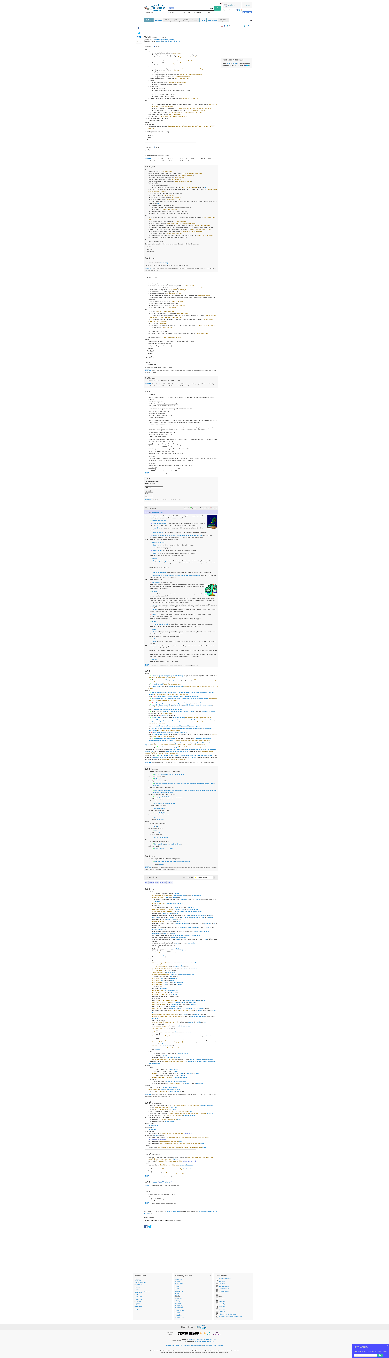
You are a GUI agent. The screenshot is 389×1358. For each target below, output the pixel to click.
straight (157, 698)
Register (231, 5)
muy (193, 895)
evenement (222, 1309)
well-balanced (197, 720)
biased (166, 732)
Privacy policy (179, 1345)
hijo (158, 1018)
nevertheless (159, 738)
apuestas (199, 1061)
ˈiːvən (153, 166)
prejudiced (160, 732)
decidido (192, 1059)
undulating (183, 703)
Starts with (187, 12)
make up (197, 575)
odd (205, 187)
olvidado (187, 963)
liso (172, 1107)
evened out (222, 1299)
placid (204, 720)
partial (171, 732)
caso (191, 1036)
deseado (193, 1004)
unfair (154, 732)
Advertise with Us (196, 1345)
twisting (160, 703)
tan (173, 974)
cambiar (198, 1022)
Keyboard (212, 8)
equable (167, 722)
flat (162, 698)
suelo (184, 895)
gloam (179, 535)
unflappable (163, 792)
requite (201, 749)
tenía (206, 1036)
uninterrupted (195, 692)
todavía (170, 882)
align (175, 743)
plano (177, 893)
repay (171, 749)
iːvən (154, 1103)
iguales (195, 909)
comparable (198, 705)
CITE (139, 37)
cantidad (151, 1063)
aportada (157, 1063)
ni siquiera (163, 988)
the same (162, 705)
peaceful (175, 720)
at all (161, 684)
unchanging (205, 783)
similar (174, 705)
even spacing (179, 1291)
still (153, 659)
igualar (165, 1055)
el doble (210, 1061)
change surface (157, 545)
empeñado (200, 1059)
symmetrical (164, 624)
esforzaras (182, 974)
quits (158, 717)
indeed (154, 686)
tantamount (179, 797)
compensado (181, 1081)
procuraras (201, 1008)
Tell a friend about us (173, 1211)
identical (191, 705)
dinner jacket (138, 1299)
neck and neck (184, 711)
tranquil (189, 720)
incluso (151, 882)
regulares (180, 903)
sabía (200, 1036)
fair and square (207, 728)
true (175, 698)
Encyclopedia (169, 39)
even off (165, 575)
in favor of (171, 41)
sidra (194, 1002)
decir (174, 951)
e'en (136, 1308)
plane (165, 698)
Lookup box (210, 1341)
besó (172, 992)
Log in (247, 5)
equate (162, 848)
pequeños (194, 969)
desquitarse (209, 1059)
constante (184, 899)
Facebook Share (139, 28)
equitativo (191, 907)
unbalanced (183, 732)
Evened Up (222, 1301)
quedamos (178, 923)
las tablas (177, 895)
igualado (178, 939)
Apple (183, 1333)
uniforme (163, 882)
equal (154, 594)
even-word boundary (224, 1286)
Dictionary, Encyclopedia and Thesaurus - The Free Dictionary (154, 7)
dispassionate (197, 728)
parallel (189, 698)
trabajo (187, 1083)
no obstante (191, 1169)
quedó (179, 1026)
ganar (210, 915)
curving (166, 703)
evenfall (173, 535)
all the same (207, 738)
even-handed (179, 1307)
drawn (172, 711)
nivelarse (169, 1081)
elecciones (155, 917)
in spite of (160, 676)
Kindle (203, 1333)
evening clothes (179, 1317)
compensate (184, 575)
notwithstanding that (155, 740)
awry (188, 703)
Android (194, 1333)
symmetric (156, 624)
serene (180, 720)
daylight (155, 523)
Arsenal (196, 931)
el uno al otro (162, 929)
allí (189, 967)
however (170, 738)
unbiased (189, 728)
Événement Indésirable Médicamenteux (230, 1316)
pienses (174, 994)
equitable (167, 728)
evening (165, 263)
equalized (205, 711)
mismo (186, 1000)
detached (186, 790)
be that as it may (167, 740)
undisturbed (210, 720)
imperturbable (159, 722)
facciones (173, 903)
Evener (177, 1300)
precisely (165, 837)
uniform (180, 692)
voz (188, 951)
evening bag (178, 1314)
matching (168, 705)
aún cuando (189, 1165)
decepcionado (185, 1026)
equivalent (161, 797)
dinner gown (138, 1298)
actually (159, 686)
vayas (213, 1010)
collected (161, 790)
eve (161, 263)
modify (164, 561)
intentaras (173, 1008)
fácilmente (179, 949)
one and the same (168, 799)
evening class (179, 1315)
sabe (173, 990)
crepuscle (156, 535)
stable (159, 692)
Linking (204, 1341)
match (167, 747)
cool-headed (179, 790)
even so (177, 1290)
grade (154, 548)
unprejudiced (153, 730)
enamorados (200, 1048)
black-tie (137, 1289)
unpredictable (165, 726)
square (154, 717)
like (157, 705)
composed (168, 720)
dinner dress (138, 1296)
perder (173, 933)
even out (154, 542)
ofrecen (205, 1061)
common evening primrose (142, 1291)
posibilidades (202, 915)
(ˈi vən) (155, 277)
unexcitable (184, 722)
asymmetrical (199, 703)
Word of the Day (208, 1339)
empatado (210, 1113)
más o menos (190, 935)
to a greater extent (175, 680)
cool (184, 720)
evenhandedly (179, 1309)
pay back (161, 755)
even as (177, 1281)
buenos (195, 927)
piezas (191, 909)
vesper (161, 864)
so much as (155, 684)
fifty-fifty (154, 591)
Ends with (199, 12)
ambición (212, 1040)
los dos (182, 927)
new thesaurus (157, 512)
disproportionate (176, 709)
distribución (180, 911)
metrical (151, 694)
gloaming (185, 535)
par (146, 882)
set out (177, 41)
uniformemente (153, 1125)
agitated (172, 726)
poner (170, 1087)
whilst (166, 734)
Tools (251, 20)
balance (171, 747)
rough (155, 703)
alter (154, 561)
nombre (194, 963)
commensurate (207, 705)
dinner (136, 1294)
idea (204, 1022)
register (234, 63)
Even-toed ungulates (225, 1278)
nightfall (190, 535)
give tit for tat (184, 751)
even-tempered (175, 722)
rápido (175, 978)
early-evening (138, 1306)
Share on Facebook (247, 12)
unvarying (211, 692)
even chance (179, 1283)
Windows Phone (217, 1333)
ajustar (168, 919)
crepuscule (163, 535)
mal (161, 1044)
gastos (176, 913)
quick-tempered (195, 726)
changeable (195, 696)
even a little (178, 1279)
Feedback (249, 26)
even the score (180, 755)
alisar (180, 1141)
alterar (183, 951)
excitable (178, 726)
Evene (177, 1295)
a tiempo (191, 1022)
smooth (155, 605)
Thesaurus (156, 39)
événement (178, 1298)
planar (166, 774)
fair (153, 728)
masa (183, 909)
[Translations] (229, 26)
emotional (156, 726)
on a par (177, 711)
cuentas (173, 919)
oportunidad (191, 943)
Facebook (237, 10)
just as (161, 734)
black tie (137, 1287)
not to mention (161, 833)
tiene (168, 903)
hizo (188, 1036)
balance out (211, 743)
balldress (137, 1286)
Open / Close (139, 41)
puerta (204, 1000)
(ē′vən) (158, 46)
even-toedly (222, 1281)
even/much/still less (224, 1289)
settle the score (149, 751)
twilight (196, 535)
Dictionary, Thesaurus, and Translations (201, 1327)
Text (209, 12)
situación (189, 1073)
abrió (198, 1000)
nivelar (167, 897)
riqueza (200, 911)
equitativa (191, 911)
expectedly (159, 41)
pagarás (178, 921)
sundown (155, 532)
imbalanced (164, 715)
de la (195, 911)
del (181, 895)
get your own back (210, 749)
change (158, 561)
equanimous (192, 722)
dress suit (137, 1303)
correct (191, 575)
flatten (199, 743)
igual (176, 907)
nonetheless (198, 738)
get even (176, 749)
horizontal (200, 698)
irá (190, 1083)
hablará (200, 1010)
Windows (209, 1333)
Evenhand (178, 1303)
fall (201, 535)
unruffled (151, 722)
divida (178, 909)
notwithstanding (178, 676)
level (202, 55)
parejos (174, 1087)
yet (156, 659)
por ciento (184, 917)
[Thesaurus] (223, 26)
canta (173, 972)
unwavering (203, 692)
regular (154, 621)
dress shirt (138, 1301)
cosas (154, 1044)
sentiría (192, 1016)
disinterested (181, 728)
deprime (193, 1042)
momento (192, 1000)
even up (177, 575)
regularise (156, 572)
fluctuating (187, 696)
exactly (156, 837)
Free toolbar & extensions (196, 1339)
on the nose (160, 819)
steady (155, 609)
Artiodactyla (138, 1284)
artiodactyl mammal (140, 1282)
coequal (151, 707)
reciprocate (188, 749)
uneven (157, 582)
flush (163, 542)
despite (154, 676)
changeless (157, 783)
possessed (156, 792)
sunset (161, 532)
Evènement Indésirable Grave (227, 1314)
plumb (206, 698)
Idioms (162, 39)
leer (177, 990)
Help (215, 1339)
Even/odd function (224, 1291)
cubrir (170, 913)
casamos (157, 1049)
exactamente (176, 1004)
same (194, 783)
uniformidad (152, 1129)
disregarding (168, 676)
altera (174, 949)
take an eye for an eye (172, 751)
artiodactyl (138, 1281)
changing (158, 696)
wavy (192, 703)
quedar (175, 1081)
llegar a (165, 913)
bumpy (177, 703)
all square (212, 711)
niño (183, 1002)
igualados (174, 937)
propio (154, 1018)
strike (159, 550)
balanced (160, 728)
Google (241, 10)
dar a (176, 943)
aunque (182, 1165)
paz (214, 923)
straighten (178, 844)
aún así (176, 1032)
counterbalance (157, 575)
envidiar (154, 929)
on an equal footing (179, 717)
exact (155, 817)
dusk (168, 535)
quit (155, 808)
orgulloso (202, 1016)
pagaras (196, 1014)
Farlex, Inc (220, 1345)
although (137, 1279)
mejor (172, 980)
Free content (197, 1341)
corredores (191, 1061)
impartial (173, 728)
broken (164, 696)
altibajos (184, 1077)
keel (159, 905)
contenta (188, 1032)
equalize (161, 747)
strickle (155, 550)
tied (157, 639)
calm (153, 720)
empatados (185, 923)
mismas (194, 915)
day (165, 523)
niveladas (198, 895)
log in (228, 63)
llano (157, 882)
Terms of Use (170, 1345)
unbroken (187, 692)
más (186, 911)
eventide (160, 520)
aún (171, 976)
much (162, 680)
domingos (180, 965)
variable (169, 696)
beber (190, 1002)
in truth (171, 686)
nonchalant (213, 790)
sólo (176, 974)
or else (165, 41)
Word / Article (174, 12)
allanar (175, 897)
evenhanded (168, 803)
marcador (177, 1057)
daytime (161, 523)
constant (164, 692)
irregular (175, 696)
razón (210, 1036)
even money (178, 1285)
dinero (180, 984)
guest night (156, 528)
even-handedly (179, 1310)
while (157, 734)
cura (182, 967)
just (155, 728)
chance (156, 1135)
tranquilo (193, 1115)
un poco (188, 974)
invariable (177, 783)
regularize (163, 572)
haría (185, 1014)
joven (197, 1040)
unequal (167, 709)
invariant (183, 783)
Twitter (239, 10)
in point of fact (178, 686)
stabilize (204, 743)
